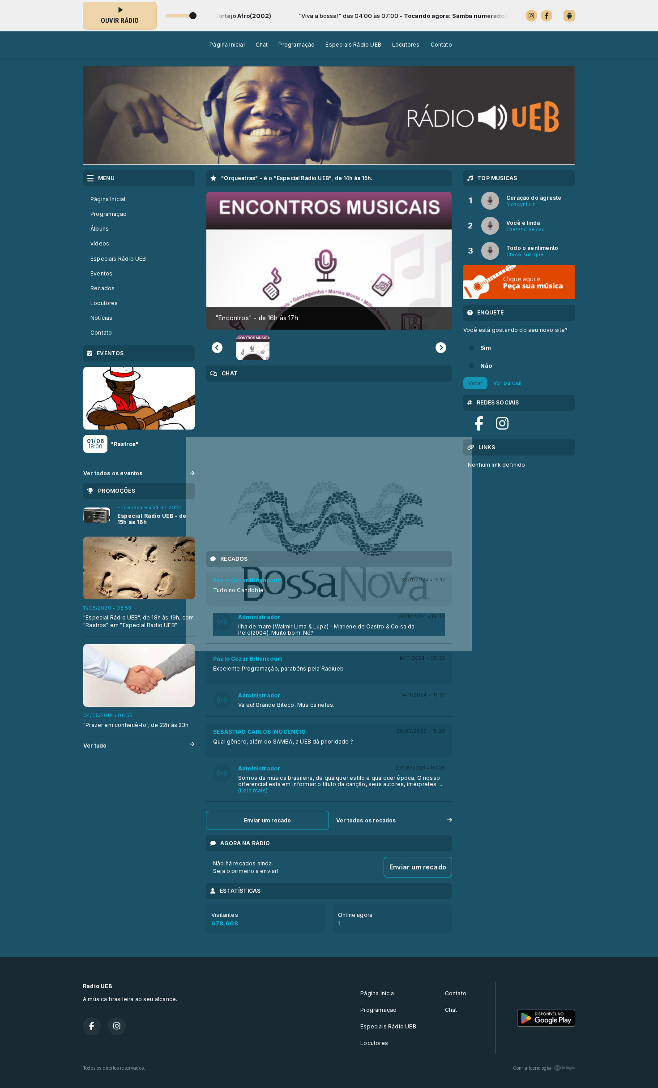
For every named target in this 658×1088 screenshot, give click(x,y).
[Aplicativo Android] (569, 16)
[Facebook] (546, 16)
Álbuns (99, 228)
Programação (296, 44)
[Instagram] (531, 16)
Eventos (101, 273)
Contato (441, 44)
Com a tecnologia (532, 1068)
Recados (102, 288)
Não (486, 365)
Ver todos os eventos (113, 473)
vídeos (99, 243)
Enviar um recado (267, 820)
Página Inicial (227, 44)
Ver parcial (507, 382)
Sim (485, 347)
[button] (252, 347)
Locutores (406, 44)
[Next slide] (441, 347)
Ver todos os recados (366, 820)
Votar (475, 383)
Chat (262, 44)
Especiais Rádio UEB (353, 44)
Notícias (101, 317)
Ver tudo (95, 745)
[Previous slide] (217, 347)
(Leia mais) (253, 790)
